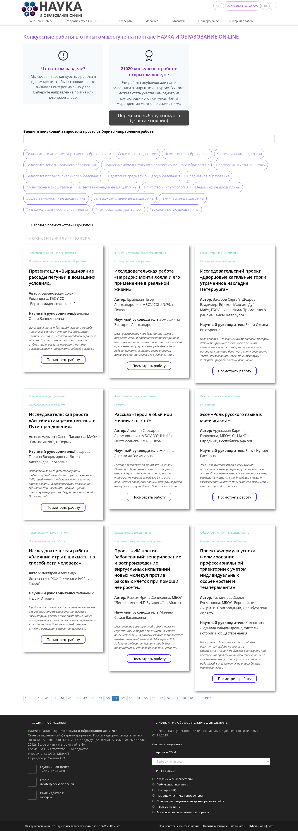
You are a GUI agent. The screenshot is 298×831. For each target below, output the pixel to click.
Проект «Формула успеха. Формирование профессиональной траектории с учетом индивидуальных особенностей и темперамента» (228, 569)
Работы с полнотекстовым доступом (62, 225)
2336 (207, 698)
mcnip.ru (46, 797)
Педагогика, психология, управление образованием (68, 153)
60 (184, 698)
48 (92, 698)
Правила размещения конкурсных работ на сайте (190, 801)
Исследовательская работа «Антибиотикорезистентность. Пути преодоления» (63, 420)
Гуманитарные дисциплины (49, 187)
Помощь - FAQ (166, 790)
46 (77, 698)
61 (192, 698)
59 (176, 698)
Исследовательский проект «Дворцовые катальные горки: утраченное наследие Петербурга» (234, 280)
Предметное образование (208, 176)
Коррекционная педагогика (239, 153)
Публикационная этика (172, 784)
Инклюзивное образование (187, 153)
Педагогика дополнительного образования (61, 165)
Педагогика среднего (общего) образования (144, 176)
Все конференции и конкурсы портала (183, 812)
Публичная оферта (261, 826)
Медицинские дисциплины (217, 187)
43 (54, 698)
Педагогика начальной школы (240, 165)
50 (108, 698)
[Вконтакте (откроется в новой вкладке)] (265, 6)
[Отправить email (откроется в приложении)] (273, 6)
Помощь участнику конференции (180, 795)
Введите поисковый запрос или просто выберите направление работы (88, 131)
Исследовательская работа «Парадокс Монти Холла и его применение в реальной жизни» (147, 280)
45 (70, 698)
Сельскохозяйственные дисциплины (123, 198)
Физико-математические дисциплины (57, 209)
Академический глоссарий (175, 779)
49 (100, 698)
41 (39, 698)
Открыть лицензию (167, 744)
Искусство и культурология (166, 187)
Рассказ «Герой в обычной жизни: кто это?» (143, 417)
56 (153, 698)
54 (138, 698)
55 (146, 698)
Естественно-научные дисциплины (108, 187)
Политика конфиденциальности (224, 826)
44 (62, 698)
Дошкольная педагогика (138, 153)
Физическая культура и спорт (118, 209)
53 (130, 698)
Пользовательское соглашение (179, 826)
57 (161, 698)
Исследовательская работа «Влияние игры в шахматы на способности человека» (62, 557)
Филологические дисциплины (174, 209)
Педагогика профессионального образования (63, 176)
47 (85, 698)
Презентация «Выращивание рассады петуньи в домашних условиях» (62, 277)
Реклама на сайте (168, 807)
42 (47, 698)
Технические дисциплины (182, 198)
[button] (242, 6)
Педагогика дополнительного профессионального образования (156, 165)
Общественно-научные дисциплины (56, 198)
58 (169, 698)
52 (123, 698)
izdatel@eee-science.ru (57, 784)
